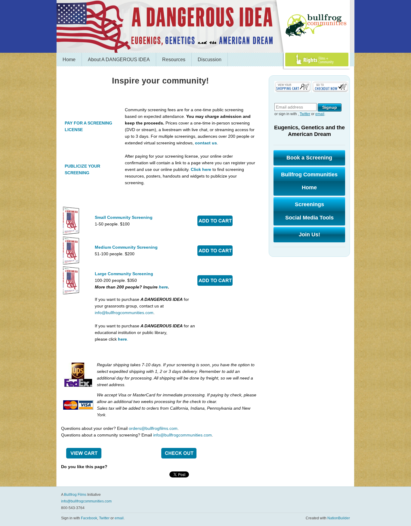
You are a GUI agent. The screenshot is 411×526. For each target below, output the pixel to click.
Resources (173, 59)
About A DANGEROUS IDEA (119, 59)
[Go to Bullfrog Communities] (317, 26)
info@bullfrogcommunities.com (124, 312)
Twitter (305, 114)
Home (69, 59)
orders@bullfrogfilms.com (153, 428)
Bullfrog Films (75, 495)
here (163, 287)
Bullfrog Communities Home (309, 181)
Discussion (209, 59)
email (319, 114)
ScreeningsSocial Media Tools (309, 211)
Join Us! (309, 235)
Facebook (89, 518)
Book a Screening (309, 158)
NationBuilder (338, 518)
